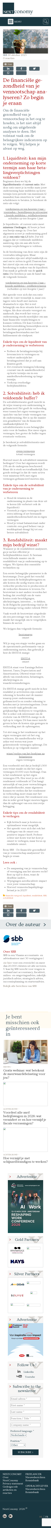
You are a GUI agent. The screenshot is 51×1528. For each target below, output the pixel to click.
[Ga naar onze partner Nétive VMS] (34, 1296)
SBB (5, 55)
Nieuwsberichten (35, 1477)
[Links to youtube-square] (11, 1516)
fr (46, 1516)
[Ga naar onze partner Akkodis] (17, 1284)
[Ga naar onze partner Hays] (17, 1261)
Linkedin (28, 1372)
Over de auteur (23, 924)
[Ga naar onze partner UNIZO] (34, 1284)
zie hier (7, 962)
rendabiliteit (37, 896)
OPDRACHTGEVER (37, 1486)
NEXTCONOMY (12, 1474)
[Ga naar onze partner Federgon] (17, 1307)
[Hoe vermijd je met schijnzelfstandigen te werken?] (25, 1140)
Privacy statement (13, 1483)
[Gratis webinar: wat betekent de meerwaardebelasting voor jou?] (25, 1052)
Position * (15, 1441)
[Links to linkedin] (5, 1516)
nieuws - (7, 1066)
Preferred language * (22, 1431)
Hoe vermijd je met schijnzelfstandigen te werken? (25, 1160)
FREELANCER (34, 1474)
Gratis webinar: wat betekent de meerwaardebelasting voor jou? (24, 1074)
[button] (25, 41)
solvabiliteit (8, 898)
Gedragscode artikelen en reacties (10, 1489)
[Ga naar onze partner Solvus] (17, 1296)
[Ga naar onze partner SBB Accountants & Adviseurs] (34, 1307)
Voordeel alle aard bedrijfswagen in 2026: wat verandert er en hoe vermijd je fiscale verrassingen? (24, 1118)
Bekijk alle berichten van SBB (20, 986)
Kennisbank (32, 1480)
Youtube (29, 1376)
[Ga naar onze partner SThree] (34, 1250)
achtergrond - (11, 1108)
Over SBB (9, 951)
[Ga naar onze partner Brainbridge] (17, 1250)
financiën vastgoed (13, 896)
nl (41, 1516)
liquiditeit (27, 896)
